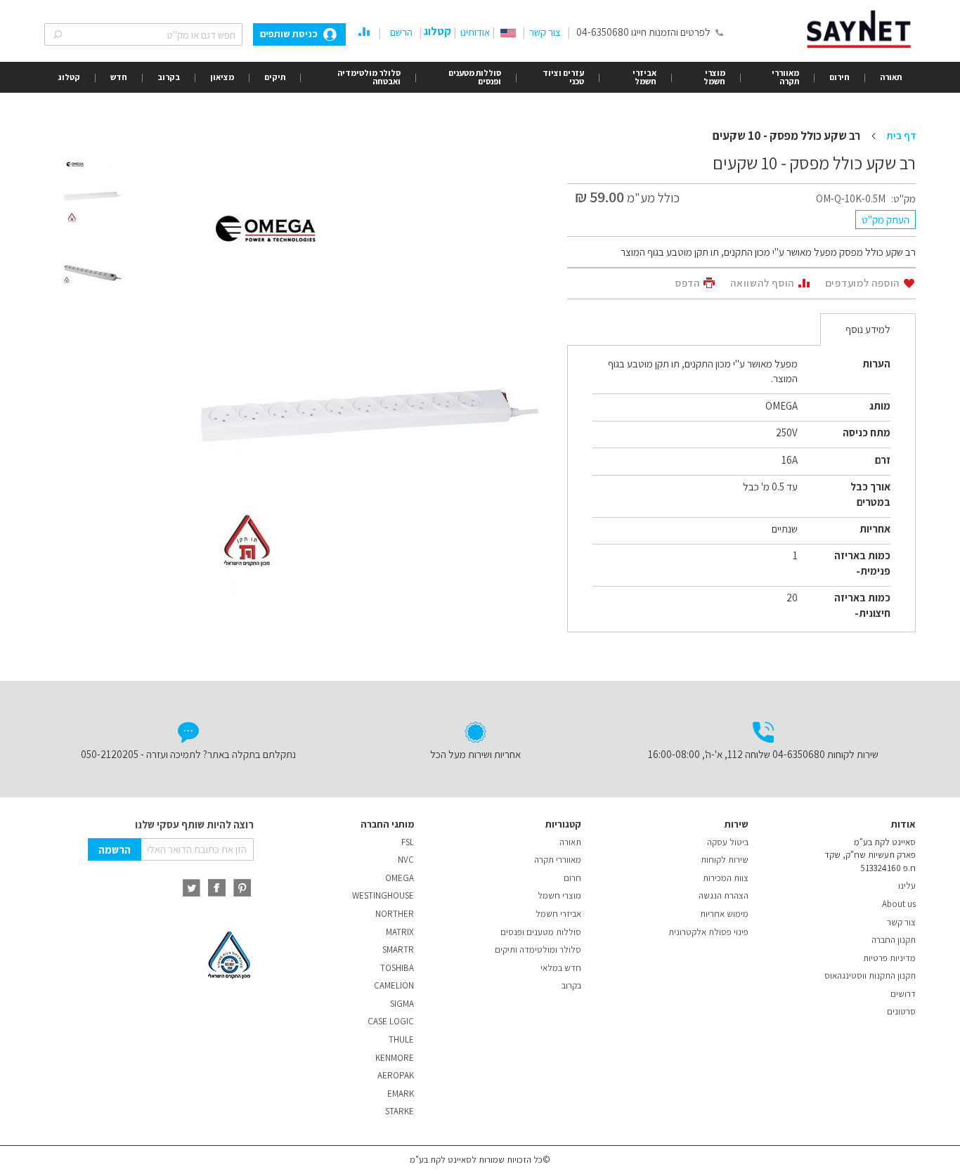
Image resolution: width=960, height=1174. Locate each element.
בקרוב (571, 985)
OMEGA (399, 878)
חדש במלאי (560, 968)
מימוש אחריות (724, 914)
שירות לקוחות (724, 860)
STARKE (399, 1111)
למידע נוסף (867, 329)
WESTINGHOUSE (383, 895)
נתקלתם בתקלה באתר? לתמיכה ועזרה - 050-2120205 (188, 754)
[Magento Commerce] (861, 29)
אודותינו (475, 32)
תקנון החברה (893, 940)
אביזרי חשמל (558, 914)
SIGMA (402, 1004)
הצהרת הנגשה (723, 895)
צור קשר (545, 32)
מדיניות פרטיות (889, 958)
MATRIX (400, 932)
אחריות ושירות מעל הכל (475, 754)
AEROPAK (395, 1075)
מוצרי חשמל (559, 895)
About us (899, 904)
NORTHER (394, 914)
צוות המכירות (725, 878)
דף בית (901, 135)
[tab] (868, 329)
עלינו (907, 886)
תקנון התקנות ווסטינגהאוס (870, 975)
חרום (572, 878)
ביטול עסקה (727, 842)
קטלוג (437, 31)
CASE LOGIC (391, 1021)
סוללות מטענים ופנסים (540, 932)
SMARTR (398, 949)
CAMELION (394, 985)
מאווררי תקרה (557, 860)
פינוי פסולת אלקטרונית (708, 932)
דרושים (903, 994)
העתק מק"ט (885, 219)
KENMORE (394, 1058)
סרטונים (901, 1011)
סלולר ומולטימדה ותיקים (538, 949)
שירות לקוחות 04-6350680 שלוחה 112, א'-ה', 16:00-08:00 (763, 754)
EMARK (400, 1094)
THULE (401, 1039)
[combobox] (143, 34)
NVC (406, 860)
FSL (407, 842)
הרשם (401, 32)
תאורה (570, 842)
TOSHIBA (397, 968)
